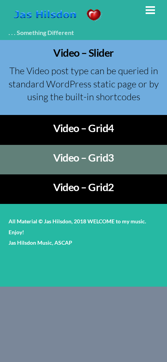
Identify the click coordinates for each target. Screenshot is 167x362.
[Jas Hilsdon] (57, 21)
